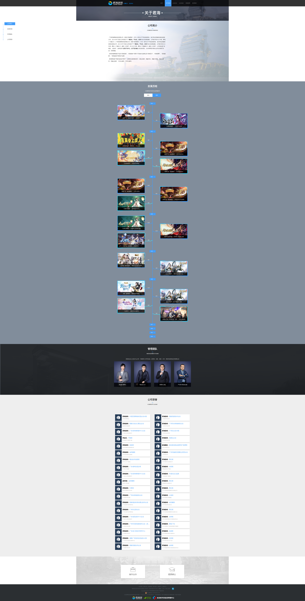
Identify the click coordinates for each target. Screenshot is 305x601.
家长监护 (155, 586)
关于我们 (140, 586)
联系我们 (194, 3)
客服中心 (160, 586)
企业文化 (175, 3)
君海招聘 (188, 3)
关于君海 (168, 3)
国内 (157, 95)
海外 (148, 95)
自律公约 (164, 586)
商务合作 (145, 586)
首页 (161, 3)
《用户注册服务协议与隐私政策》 (168, 594)
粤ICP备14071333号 (153, 588)
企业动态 (181, 3)
